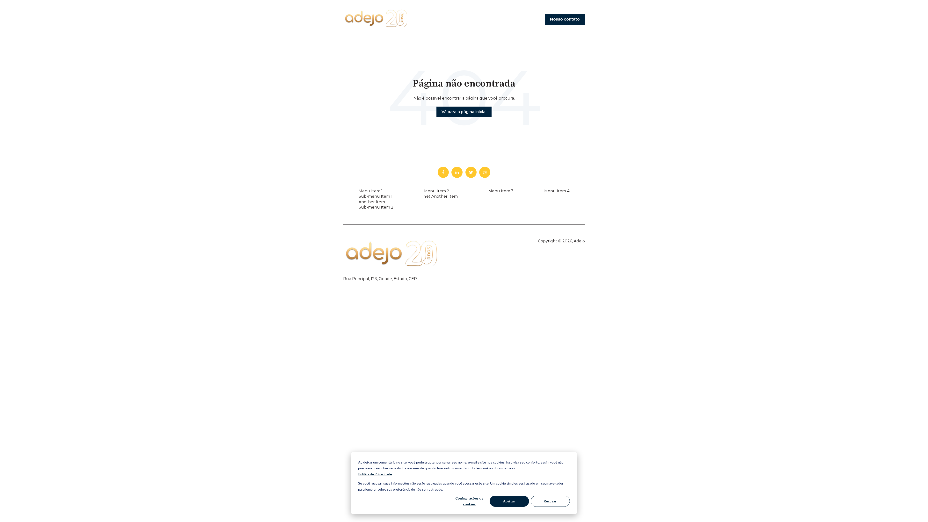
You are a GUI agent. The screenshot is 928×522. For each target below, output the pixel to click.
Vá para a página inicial (464, 111)
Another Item (372, 202)
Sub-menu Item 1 (375, 196)
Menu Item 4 (556, 191)
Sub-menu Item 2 (376, 207)
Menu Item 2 (436, 191)
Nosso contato (565, 19)
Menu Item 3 (501, 191)
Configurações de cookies (469, 501)
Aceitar (509, 501)
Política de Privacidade (375, 474)
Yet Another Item (441, 196)
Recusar (550, 501)
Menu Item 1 (371, 191)
